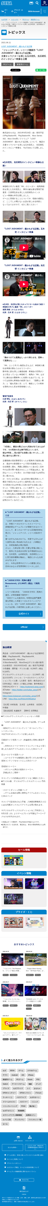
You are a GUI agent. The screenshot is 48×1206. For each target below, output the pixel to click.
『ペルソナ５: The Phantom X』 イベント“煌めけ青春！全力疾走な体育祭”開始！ (12, 970)
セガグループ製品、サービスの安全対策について (23, 1167)
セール (5, 1124)
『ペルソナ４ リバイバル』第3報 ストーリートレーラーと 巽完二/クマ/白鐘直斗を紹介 (12, 1000)
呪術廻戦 (21, 1111)
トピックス (14, 19)
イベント (29, 1008)
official (24, 627)
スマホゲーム (13, 975)
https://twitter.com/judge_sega (24, 690)
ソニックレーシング (10, 1106)
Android (15, 1075)
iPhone (30, 1075)
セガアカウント (8, 1111)
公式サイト (24, 614)
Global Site (25, 1180)
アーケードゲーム (18, 1084)
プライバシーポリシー (14, 1163)
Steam (29, 1079)
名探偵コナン (31, 1115)
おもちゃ (37, 1088)
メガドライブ (21, 1097)
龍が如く (32, 1106)
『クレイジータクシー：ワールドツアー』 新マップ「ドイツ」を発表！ (12, 1034)
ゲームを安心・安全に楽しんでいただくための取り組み (25, 1155)
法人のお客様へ (12, 1147)
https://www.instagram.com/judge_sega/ (19, 696)
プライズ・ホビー (18, 11)
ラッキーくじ (7, 1097)
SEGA (12, 1070)
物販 (30, 1084)
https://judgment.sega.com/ (31, 687)
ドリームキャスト (9, 1102)
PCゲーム (26, 19)
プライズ (6, 1088)
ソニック (35, 1102)
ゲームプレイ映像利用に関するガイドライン (21, 1171)
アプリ (5, 1075)
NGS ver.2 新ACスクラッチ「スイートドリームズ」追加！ (35, 1034)
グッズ (38, 1084)
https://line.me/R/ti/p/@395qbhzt (22, 699)
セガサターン (35, 1097)
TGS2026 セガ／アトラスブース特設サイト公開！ (34, 1000)
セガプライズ (18, 1088)
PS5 (37, 1079)
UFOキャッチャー (9, 1093)
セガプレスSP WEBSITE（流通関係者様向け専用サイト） (35, 1147)
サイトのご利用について (15, 1159)
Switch (5, 1084)
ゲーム (6, 11)
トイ (28, 1088)
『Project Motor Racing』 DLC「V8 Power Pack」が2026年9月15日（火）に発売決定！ (35, 970)
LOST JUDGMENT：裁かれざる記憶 (16, 46)
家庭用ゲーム (35, 19)
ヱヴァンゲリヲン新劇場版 (12, 1115)
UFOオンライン (25, 1093)
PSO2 (23, 1106)
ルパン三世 (7, 1120)
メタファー (24, 1102)
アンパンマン (19, 1120)
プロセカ (38, 1093)
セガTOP (4, 19)
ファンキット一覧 (34, 1120)
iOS (23, 1075)
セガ (4, 1070)
